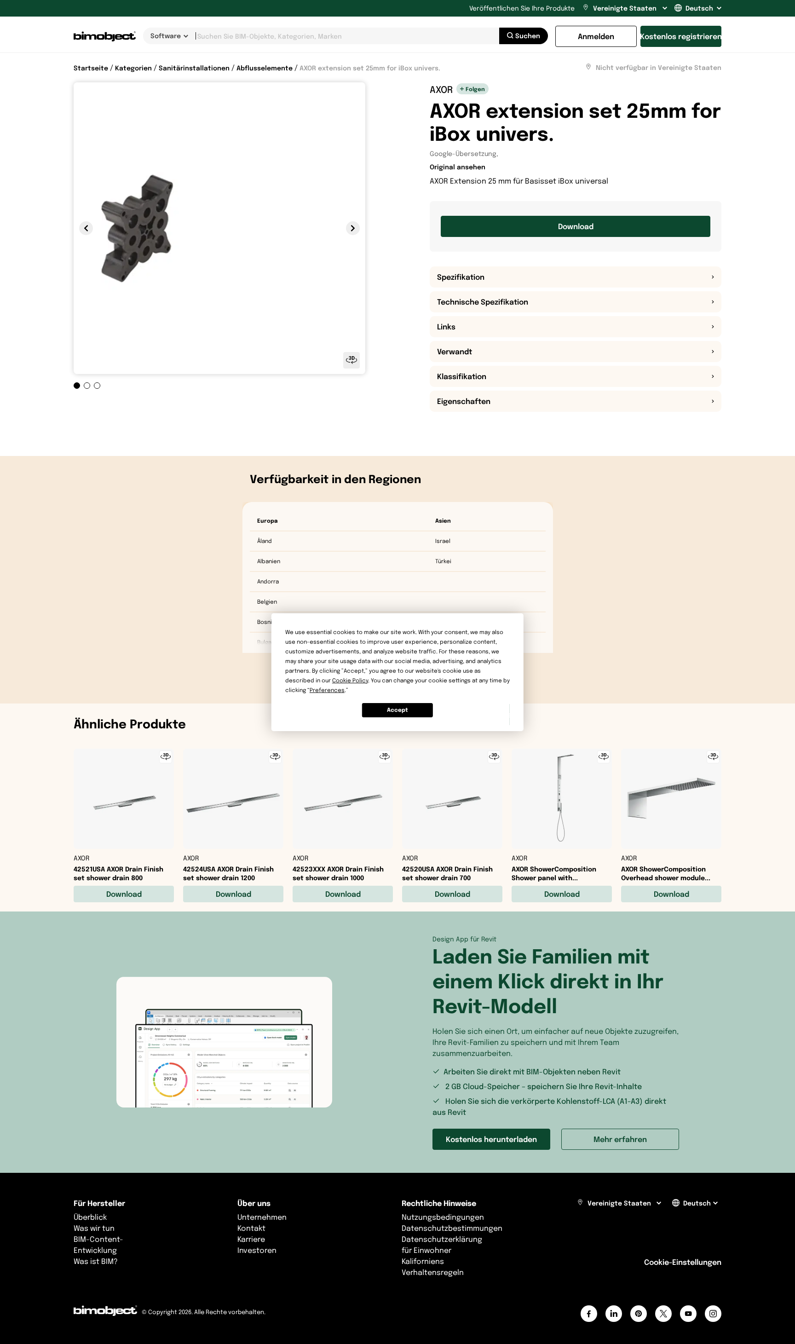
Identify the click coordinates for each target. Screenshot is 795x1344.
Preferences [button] (327, 690)
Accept (397, 710)
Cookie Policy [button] (350, 680)
